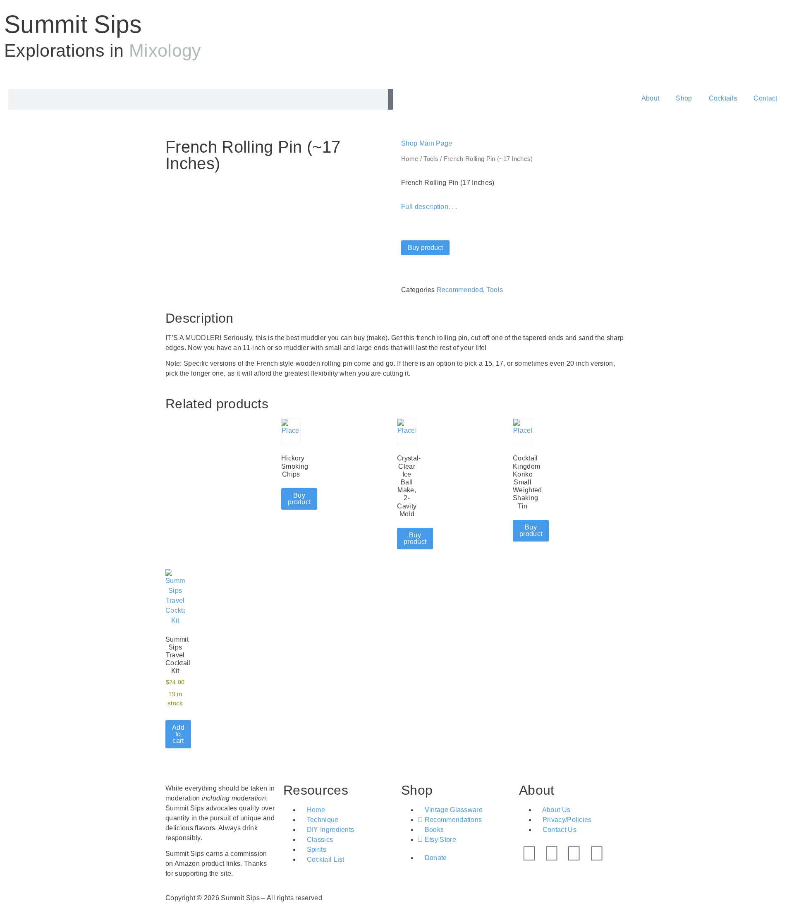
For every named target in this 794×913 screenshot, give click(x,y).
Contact (765, 98)
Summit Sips (73, 24)
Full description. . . (429, 206)
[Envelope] (596, 853)
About (650, 98)
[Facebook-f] (551, 853)
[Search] (390, 99)
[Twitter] (529, 853)
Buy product (425, 247)
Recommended (460, 289)
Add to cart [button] (178, 734)
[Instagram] (574, 853)
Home (409, 159)
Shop (684, 98)
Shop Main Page (426, 143)
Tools (430, 159)
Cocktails (723, 98)
